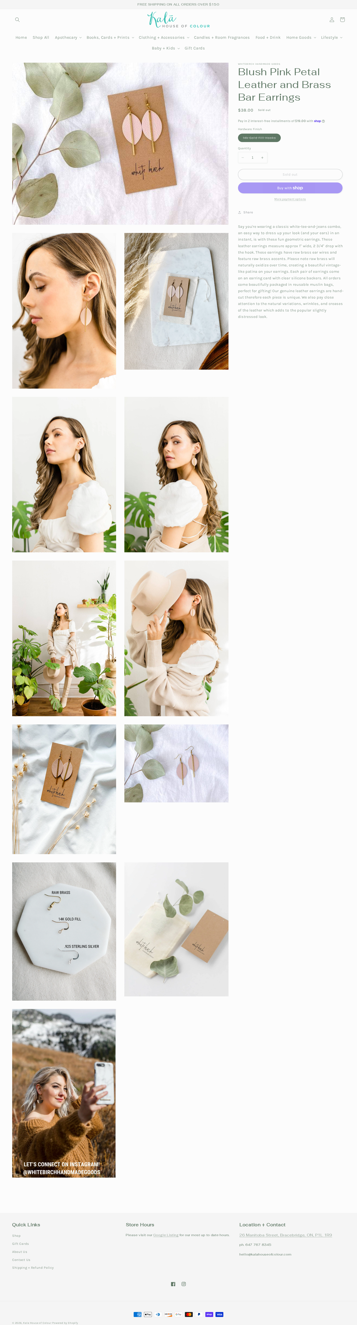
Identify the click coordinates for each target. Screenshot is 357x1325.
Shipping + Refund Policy (33, 1268)
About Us (19, 1252)
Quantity (244, 148)
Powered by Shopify (65, 1322)
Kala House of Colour (37, 1322)
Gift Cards (20, 1244)
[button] (17, 19)
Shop (16, 1236)
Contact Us (21, 1260)
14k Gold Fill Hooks (262, 139)
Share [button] (248, 212)
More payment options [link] (290, 199)
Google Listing (165, 1235)
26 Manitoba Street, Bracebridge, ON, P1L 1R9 (285, 1235)
